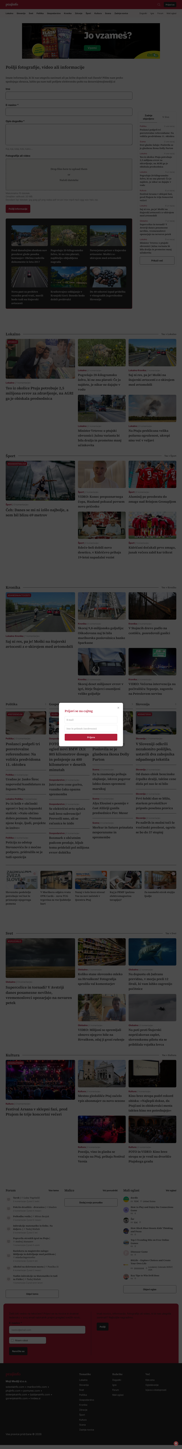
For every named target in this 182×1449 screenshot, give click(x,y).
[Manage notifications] (176, 1443)
